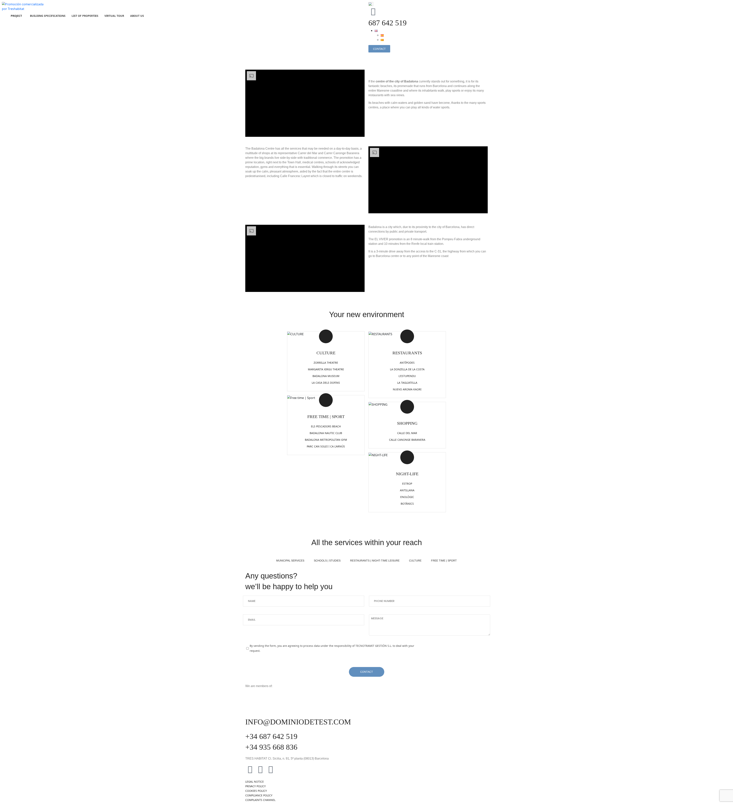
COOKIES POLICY (256, 791)
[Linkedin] (270, 769)
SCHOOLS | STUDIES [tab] (327, 560)
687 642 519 (387, 23)
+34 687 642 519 (271, 736)
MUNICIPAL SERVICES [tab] (290, 560)
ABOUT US (137, 16)
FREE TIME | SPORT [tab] (444, 560)
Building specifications (47, 16)
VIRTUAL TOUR (114, 16)
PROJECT (16, 16)
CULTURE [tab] (415, 560)
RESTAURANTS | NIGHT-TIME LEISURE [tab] (375, 560)
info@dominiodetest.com (298, 722)
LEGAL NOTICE (254, 781)
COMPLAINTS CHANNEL (260, 800)
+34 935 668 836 (271, 747)
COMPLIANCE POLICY (258, 795)
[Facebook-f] (250, 769)
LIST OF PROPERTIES (85, 16)
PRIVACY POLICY (255, 786)
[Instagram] (260, 769)
